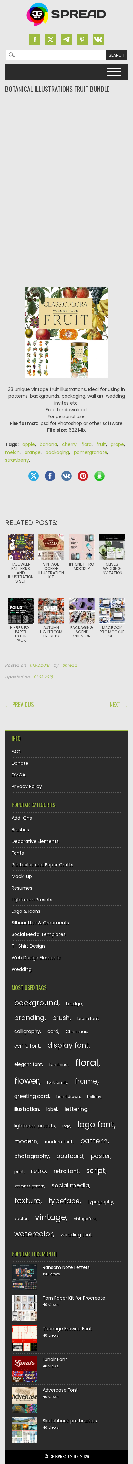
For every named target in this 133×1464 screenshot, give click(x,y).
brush (61, 1018)
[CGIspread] (66, 27)
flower (26, 1081)
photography (31, 1156)
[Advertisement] (66, 119)
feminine (58, 1064)
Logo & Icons (26, 911)
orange (33, 452)
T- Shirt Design (28, 946)
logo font (95, 1124)
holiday (94, 1096)
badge (74, 1003)
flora (86, 444)
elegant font (28, 1064)
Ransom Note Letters (66, 1267)
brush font (87, 1018)
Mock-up (22, 876)
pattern (94, 1141)
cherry (69, 444)
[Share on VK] (66, 476)
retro (38, 1171)
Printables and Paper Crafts (42, 864)
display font (68, 1045)
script (95, 1170)
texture (27, 1200)
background (36, 1003)
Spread (69, 665)
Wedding (22, 969)
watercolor (33, 1234)
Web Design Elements (36, 957)
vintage (50, 1217)
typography (100, 1202)
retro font (66, 1171)
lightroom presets (34, 1125)
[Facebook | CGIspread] (34, 39)
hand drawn (68, 1096)
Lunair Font (55, 1359)
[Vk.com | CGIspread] (98, 39)
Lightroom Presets (32, 899)
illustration (26, 1109)
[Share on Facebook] (50, 476)
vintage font (85, 1218)
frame (86, 1081)
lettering (76, 1109)
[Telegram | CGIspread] (66, 39)
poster (100, 1156)
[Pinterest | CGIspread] (82, 39)
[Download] (99, 476)
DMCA (18, 775)
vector (21, 1218)
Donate (20, 763)
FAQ (16, 751)
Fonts (18, 853)
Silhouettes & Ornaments (40, 923)
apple (28, 444)
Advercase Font (60, 1390)
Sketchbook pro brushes (70, 1420)
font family (57, 1082)
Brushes (20, 830)
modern (25, 1141)
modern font (59, 1142)
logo (66, 1126)
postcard (69, 1156)
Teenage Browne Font (67, 1328)
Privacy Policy (27, 786)
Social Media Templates (39, 934)
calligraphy (27, 1031)
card (52, 1031)
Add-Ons (22, 818)
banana (48, 444)
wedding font (76, 1234)
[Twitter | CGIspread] (50, 39)
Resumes (22, 888)
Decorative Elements (35, 841)
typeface (64, 1201)
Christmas (76, 1031)
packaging (57, 452)
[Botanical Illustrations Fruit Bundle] (66, 382)
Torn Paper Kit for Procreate (74, 1298)
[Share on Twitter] (33, 476)
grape (117, 444)
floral (86, 1062)
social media (70, 1185)
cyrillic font (27, 1045)
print (19, 1171)
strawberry (17, 460)
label (51, 1109)
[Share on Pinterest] (83, 476)
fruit (101, 444)
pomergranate (90, 452)
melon (12, 452)
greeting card (31, 1096)
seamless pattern (29, 1186)
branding (29, 1017)
